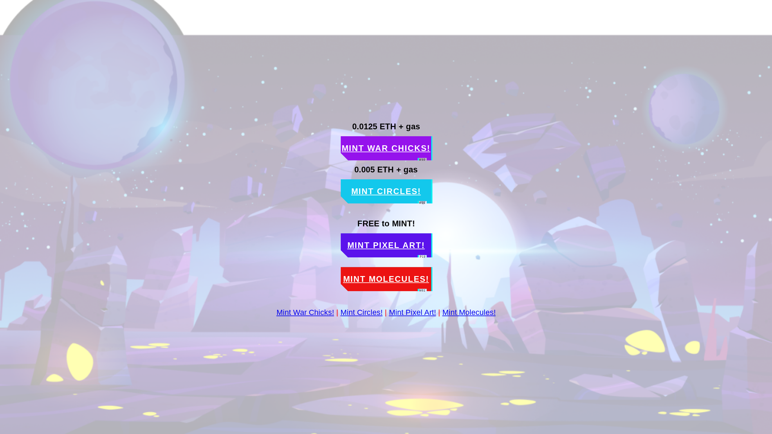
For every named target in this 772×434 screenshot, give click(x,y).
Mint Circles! (361, 312)
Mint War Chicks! (305, 312)
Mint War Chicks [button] (386, 152)
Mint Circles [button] (388, 195)
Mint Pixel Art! (412, 312)
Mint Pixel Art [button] (386, 249)
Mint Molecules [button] (386, 283)
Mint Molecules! (469, 312)
